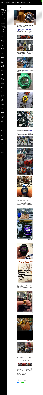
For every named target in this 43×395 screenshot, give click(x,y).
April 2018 (2, 91)
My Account (9, 2)
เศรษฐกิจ (2, 146)
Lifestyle (1, 135)
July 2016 (2, 108)
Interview (2, 131)
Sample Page (13, 2)
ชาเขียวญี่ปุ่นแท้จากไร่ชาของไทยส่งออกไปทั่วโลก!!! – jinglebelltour (3, 29)
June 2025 (2, 45)
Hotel (1, 130)
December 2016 (2, 104)
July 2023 (2, 60)
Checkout (7, 2)
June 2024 (2, 54)
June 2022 (2, 69)
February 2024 (2, 57)
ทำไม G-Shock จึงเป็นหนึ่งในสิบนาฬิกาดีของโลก (25, 25)
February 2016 (2, 112)
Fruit (1, 129)
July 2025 (2, 44)
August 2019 (2, 86)
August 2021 (2, 75)
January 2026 (2, 40)
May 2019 (2, 87)
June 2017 (2, 99)
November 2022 (2, 66)
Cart (4, 2)
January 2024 (2, 58)
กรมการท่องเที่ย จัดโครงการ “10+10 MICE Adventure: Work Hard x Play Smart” (3, 19)
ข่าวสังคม (2, 142)
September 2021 (2, 74)
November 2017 (2, 95)
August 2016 (2, 107)
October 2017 (2, 96)
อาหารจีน (2, 144)
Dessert (1, 127)
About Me (2, 2)
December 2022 (2, 65)
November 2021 (2, 73)
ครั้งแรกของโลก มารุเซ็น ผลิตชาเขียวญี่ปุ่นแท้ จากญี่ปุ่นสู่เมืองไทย (3, 31)
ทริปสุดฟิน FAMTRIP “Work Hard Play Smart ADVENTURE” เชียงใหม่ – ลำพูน (3, 15)
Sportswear (2, 139)
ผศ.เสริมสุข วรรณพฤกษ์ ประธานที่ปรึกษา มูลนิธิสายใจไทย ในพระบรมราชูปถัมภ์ (3, 17)
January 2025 (2, 49)
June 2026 (2, 36)
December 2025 (2, 41)
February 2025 (2, 48)
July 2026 (2, 35)
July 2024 (2, 53)
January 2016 (2, 113)
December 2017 (2, 94)
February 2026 (2, 39)
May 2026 (2, 37)
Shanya (21, 27)
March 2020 (2, 82)
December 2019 (2, 83)
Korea (1, 134)
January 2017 (2, 103)
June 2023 (2, 61)
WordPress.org (2, 152)
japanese (2, 133)
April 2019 (2, 88)
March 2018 (2, 92)
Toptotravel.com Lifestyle (4, 0)
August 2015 (2, 117)
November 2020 (2, 79)
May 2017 (2, 100)
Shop (15, 2)
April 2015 (2, 120)
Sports (1, 138)
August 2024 (2, 52)
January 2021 (2, 78)
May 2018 (2, 90)
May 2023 (2, 62)
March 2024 (2, 56)
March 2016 (2, 111)
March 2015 (2, 121)
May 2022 (2, 70)
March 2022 (2, 71)
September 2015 (2, 116)
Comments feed (2, 151)
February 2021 (2, 77)
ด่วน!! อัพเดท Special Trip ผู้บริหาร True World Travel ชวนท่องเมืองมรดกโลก (23, 2)
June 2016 (2, 109)
